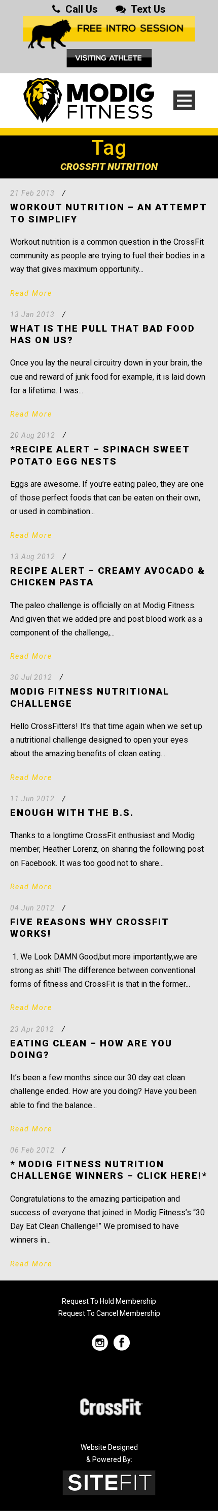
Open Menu (184, 100)
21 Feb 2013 (32, 193)
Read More (31, 293)
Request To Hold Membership (109, 1301)
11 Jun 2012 (32, 799)
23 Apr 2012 (32, 1029)
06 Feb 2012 (32, 1150)
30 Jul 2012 (31, 677)
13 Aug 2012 (32, 557)
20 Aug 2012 (32, 435)
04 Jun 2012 (32, 908)
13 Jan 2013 (32, 314)
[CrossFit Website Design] (109, 1482)
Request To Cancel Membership (109, 1313)
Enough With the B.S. (72, 812)
